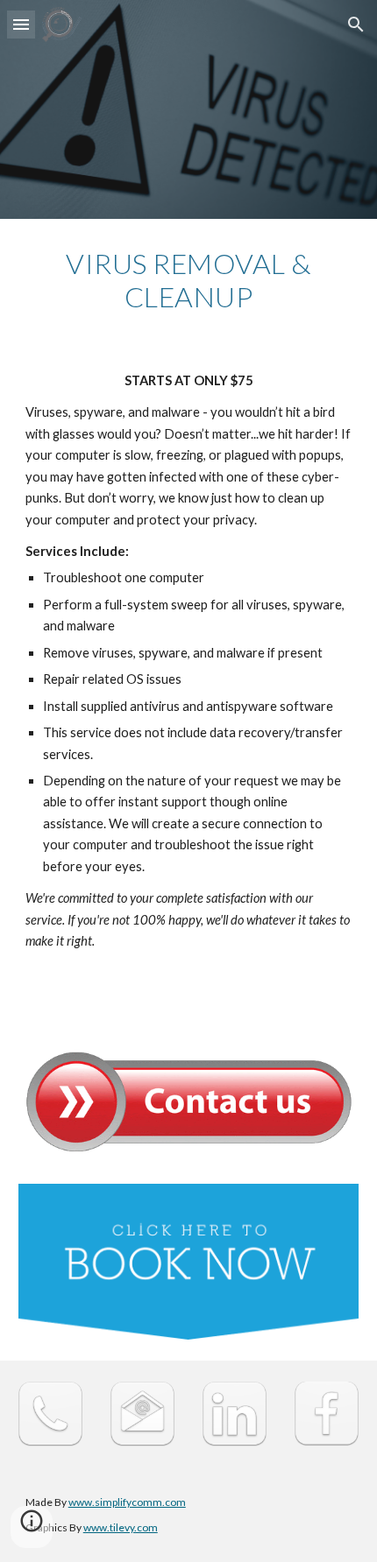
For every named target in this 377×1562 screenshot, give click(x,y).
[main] (188, 280)
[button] (21, 24)
